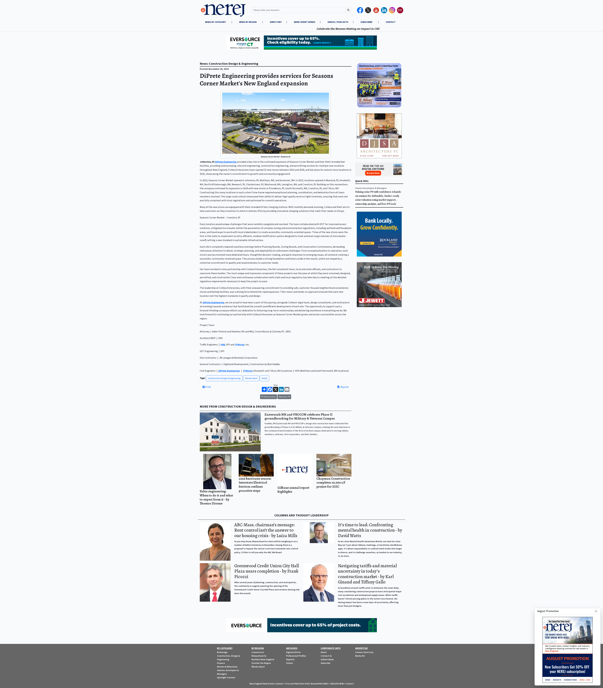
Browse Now (373, 173)
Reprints (290, 659)
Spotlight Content (226, 677)
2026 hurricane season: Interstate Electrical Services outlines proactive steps (255, 484)
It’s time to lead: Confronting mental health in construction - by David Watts (370, 530)
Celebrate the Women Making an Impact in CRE (317, 29)
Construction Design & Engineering (224, 378)
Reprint (344, 387)
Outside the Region (261, 663)
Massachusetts (259, 656)
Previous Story (269, 396)
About (324, 652)
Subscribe (325, 663)
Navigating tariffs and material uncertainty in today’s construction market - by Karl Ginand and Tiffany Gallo (367, 574)
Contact (349, 683)
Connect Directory (364, 652)
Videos (289, 663)
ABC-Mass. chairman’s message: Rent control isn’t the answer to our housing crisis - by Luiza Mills (265, 530)
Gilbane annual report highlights (293, 489)
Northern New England (263, 659)
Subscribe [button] (367, 22)
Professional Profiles (296, 656)
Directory (276, 22)
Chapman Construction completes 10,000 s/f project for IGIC (333, 482)
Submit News (327, 659)
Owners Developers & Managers (371, 188)
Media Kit (360, 656)
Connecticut (258, 652)
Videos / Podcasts (338, 22)
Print (208, 387)
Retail (264, 378)
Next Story (283, 396)
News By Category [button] (215, 22)
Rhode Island (251, 378)
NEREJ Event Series (304, 22)
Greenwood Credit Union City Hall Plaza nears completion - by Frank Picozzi (266, 571)
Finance (221, 663)
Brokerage (222, 652)
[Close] (596, 611)
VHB (222, 344)
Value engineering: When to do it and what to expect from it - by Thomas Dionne (216, 497)
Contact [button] (390, 22)
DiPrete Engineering (225, 162)
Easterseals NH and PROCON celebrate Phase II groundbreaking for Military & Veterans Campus (300, 416)
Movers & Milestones (227, 666)
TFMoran (239, 344)
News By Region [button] (248, 22)
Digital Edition (293, 652)
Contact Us (326, 656)
